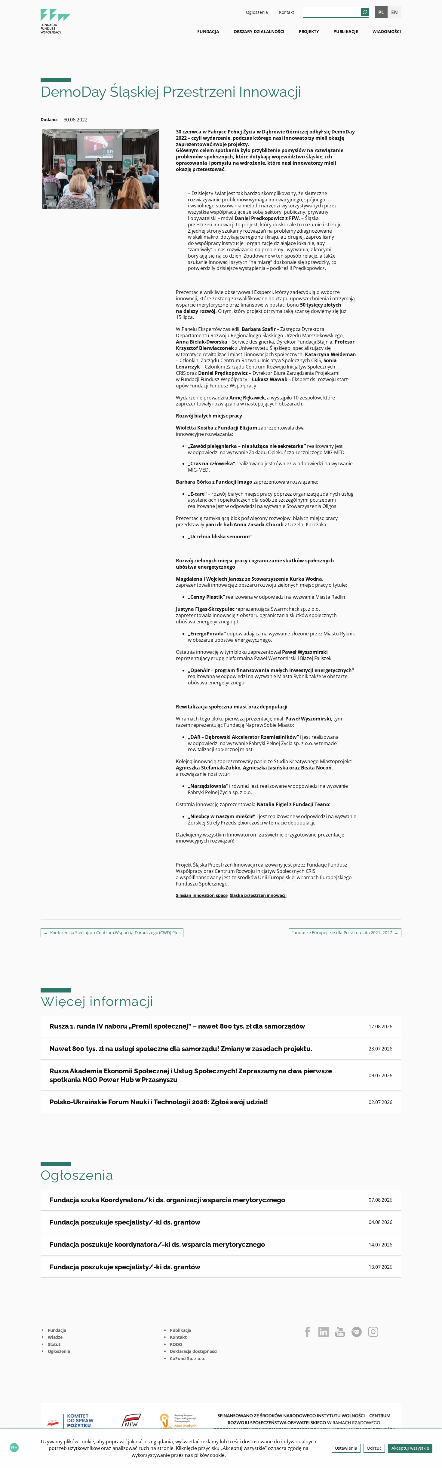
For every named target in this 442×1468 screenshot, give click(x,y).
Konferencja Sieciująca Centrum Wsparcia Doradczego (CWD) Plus (115, 932)
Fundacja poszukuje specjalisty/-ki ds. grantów (125, 1222)
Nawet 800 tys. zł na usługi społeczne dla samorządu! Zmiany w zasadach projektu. (181, 1049)
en (394, 12)
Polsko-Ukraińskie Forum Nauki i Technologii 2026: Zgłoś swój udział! (159, 1102)
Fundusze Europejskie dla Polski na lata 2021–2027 (341, 932)
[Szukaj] (365, 12)
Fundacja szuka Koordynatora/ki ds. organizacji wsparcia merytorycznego (167, 1200)
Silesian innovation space (202, 895)
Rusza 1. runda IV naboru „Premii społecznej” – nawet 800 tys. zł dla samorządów (177, 1026)
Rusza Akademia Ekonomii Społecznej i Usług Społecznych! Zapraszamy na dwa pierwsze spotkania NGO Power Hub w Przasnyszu (191, 1075)
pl (381, 12)
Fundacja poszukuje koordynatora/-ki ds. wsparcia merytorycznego (157, 1244)
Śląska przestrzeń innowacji (258, 895)
